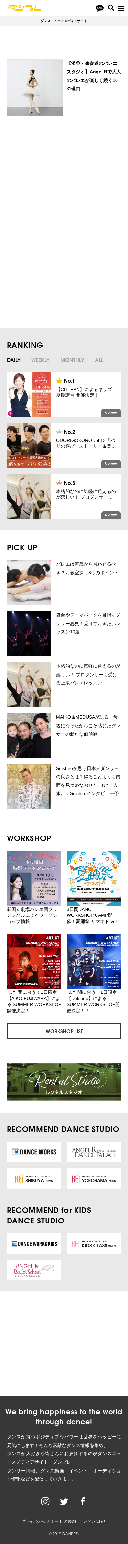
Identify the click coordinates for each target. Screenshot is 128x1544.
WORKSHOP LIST (64, 1031)
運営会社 (71, 1521)
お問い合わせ (95, 1521)
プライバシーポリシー (40, 1521)
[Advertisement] (62, 176)
